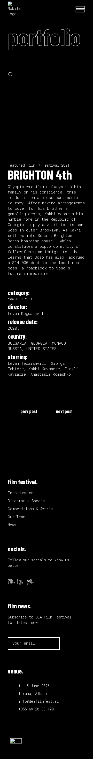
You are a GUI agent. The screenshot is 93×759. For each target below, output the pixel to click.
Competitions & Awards (30, 508)
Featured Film (21, 165)
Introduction (20, 492)
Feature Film (20, 298)
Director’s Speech (26, 500)
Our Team (16, 516)
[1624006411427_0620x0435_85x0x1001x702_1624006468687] (46, 95)
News (12, 524)
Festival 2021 (55, 165)
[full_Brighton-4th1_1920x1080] (46, 111)
